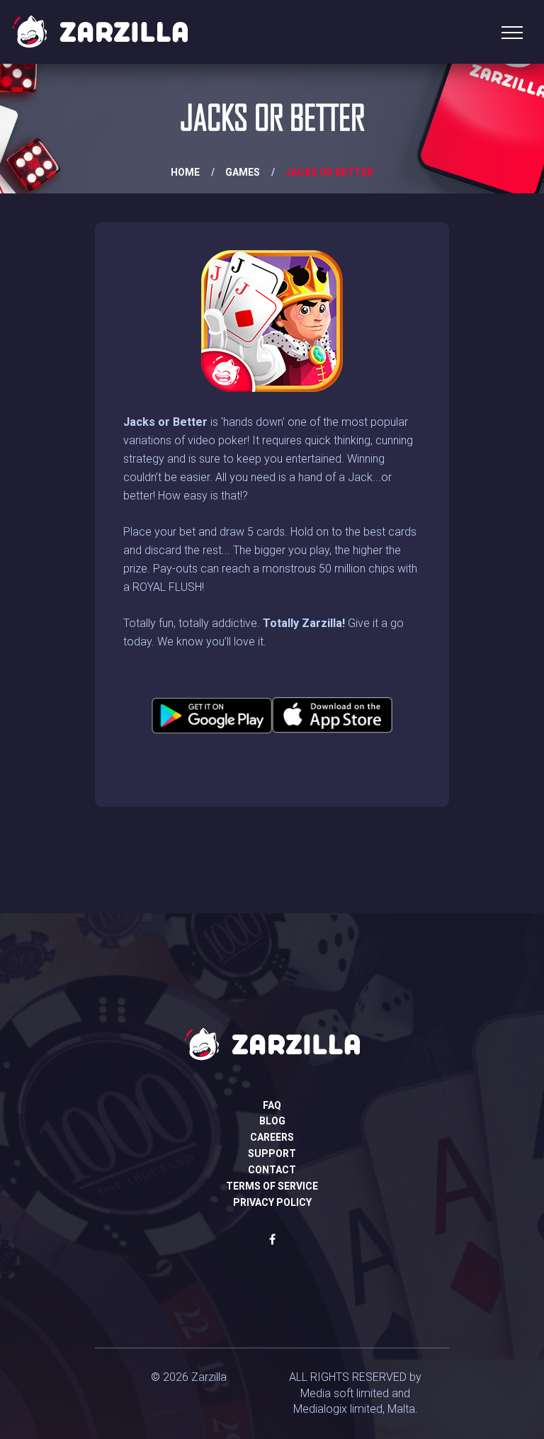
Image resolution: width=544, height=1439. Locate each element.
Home (185, 172)
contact (272, 1169)
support (272, 1153)
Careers (272, 1137)
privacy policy (272, 1202)
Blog (272, 1121)
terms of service (272, 1186)
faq (272, 1105)
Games (242, 172)
